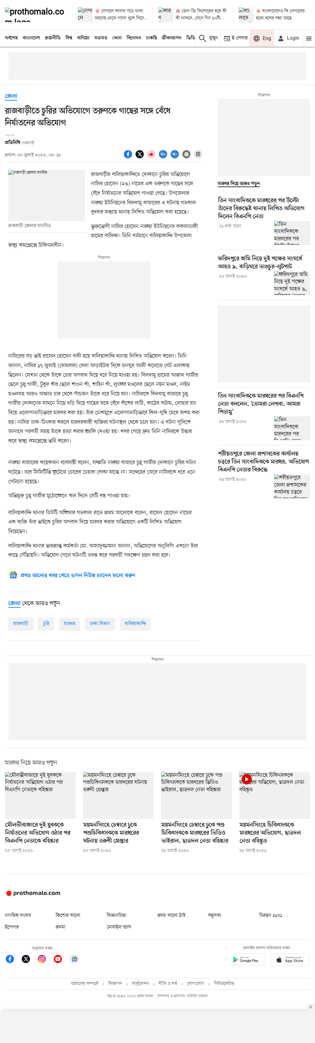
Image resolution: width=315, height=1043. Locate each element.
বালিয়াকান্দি (135, 623)
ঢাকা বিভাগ (100, 623)
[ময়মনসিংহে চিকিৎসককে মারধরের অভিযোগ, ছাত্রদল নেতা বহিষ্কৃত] (274, 795)
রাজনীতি (53, 38)
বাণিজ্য (83, 38)
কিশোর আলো (68, 915)
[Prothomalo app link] (245, 961)
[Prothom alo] (36, 14)
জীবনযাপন (171, 38)
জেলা (11, 96)
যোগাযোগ (195, 984)
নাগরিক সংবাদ (18, 915)
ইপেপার (12, 927)
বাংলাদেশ (31, 38)
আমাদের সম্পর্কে (84, 984)
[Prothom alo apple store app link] (289, 961)
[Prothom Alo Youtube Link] (61, 960)
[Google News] (74, 960)
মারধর (69, 623)
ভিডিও (192, 38)
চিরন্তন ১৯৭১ (270, 915)
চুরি (46, 623)
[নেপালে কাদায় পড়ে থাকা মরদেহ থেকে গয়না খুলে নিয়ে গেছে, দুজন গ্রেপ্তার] (85, 14)
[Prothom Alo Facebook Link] (13, 960)
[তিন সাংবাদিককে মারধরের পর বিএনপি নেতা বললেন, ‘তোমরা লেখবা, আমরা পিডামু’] (292, 428)
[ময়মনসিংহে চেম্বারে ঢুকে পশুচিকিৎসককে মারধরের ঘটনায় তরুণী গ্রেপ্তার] (118, 795)
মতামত (100, 38)
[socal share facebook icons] (129, 157)
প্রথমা (61, 927)
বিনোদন (134, 38)
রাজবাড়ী (20, 623)
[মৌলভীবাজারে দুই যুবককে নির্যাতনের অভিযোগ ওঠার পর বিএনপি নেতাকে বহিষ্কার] (40, 795)
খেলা (117, 38)
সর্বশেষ (11, 38)
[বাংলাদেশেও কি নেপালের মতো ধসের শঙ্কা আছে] (246, 14)
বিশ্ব (69, 38)
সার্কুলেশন (140, 984)
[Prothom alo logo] (32, 894)
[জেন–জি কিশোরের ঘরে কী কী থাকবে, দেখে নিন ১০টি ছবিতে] (165, 14)
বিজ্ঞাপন (115, 984)
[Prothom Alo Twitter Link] (29, 960)
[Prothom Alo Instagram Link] (45, 960)
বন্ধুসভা (214, 915)
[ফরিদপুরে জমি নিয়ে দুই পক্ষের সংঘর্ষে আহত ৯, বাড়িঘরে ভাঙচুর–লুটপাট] (292, 283)
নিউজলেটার (224, 984)
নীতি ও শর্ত (168, 984)
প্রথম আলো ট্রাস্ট (171, 915)
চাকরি (151, 38)
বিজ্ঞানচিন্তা (116, 915)
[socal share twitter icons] (140, 157)
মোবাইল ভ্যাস (119, 927)
